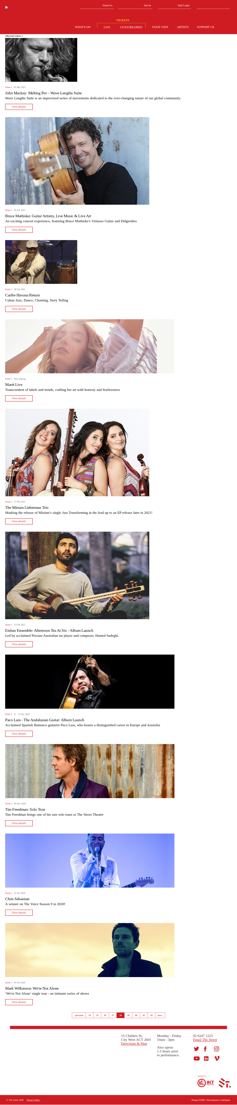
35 (97, 1015)
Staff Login (183, 5)
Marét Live (13, 384)
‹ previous (78, 1015)
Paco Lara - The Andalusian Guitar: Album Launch (44, 720)
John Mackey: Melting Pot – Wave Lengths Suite (43, 93)
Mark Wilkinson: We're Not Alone (32, 988)
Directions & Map (134, 1043)
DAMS (201, 1100)
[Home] (29, 8)
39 (128, 1015)
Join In (147, 5)
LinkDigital (224, 1100)
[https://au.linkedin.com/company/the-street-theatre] (206, 1058)
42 (151, 1015)
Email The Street (205, 1040)
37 (113, 1015)
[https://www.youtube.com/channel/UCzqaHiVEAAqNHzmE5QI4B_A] (197, 1058)
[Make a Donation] (225, 27)
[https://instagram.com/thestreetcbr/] (216, 1049)
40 (136, 1015)
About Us (107, 5)
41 (144, 1015)
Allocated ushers (13, 36)
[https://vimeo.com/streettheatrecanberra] (217, 1058)
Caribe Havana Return (22, 295)
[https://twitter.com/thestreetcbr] (196, 1048)
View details (19, 106)
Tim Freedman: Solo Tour (25, 809)
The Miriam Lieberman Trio (27, 507)
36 (105, 1015)
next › (160, 1015)
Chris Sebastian (17, 899)
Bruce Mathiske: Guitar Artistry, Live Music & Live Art (48, 216)
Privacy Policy (33, 1100)
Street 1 (8, 87)
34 (90, 1015)
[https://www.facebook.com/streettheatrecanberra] (205, 1049)
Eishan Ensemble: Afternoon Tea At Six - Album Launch (49, 630)
